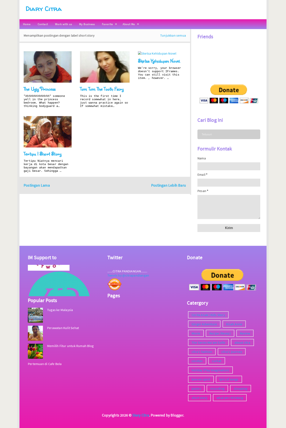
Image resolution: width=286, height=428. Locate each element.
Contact (43, 24)
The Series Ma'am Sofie (208, 342)
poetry (196, 388)
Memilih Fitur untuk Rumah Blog (70, 346)
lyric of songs (228, 379)
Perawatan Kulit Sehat (63, 328)
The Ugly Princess (39, 89)
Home (27, 24)
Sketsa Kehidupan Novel (159, 61)
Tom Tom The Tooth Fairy (102, 89)
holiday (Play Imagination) (210, 370)
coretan (197, 361)
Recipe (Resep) (220, 333)
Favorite (107, 24)
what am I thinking (229, 398)
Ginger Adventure (204, 324)
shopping (240, 388)
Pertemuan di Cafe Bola (45, 364)
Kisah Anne (234, 324)
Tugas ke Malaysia (60, 310)
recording (217, 388)
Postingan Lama (37, 185)
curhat (216, 361)
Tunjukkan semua (173, 35)
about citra (242, 342)
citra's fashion (202, 352)
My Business (87, 24)
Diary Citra (44, 8)
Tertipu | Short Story (42, 153)
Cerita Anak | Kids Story (208, 315)
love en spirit (201, 379)
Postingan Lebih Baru (168, 185)
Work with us (63, 24)
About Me (129, 24)
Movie (196, 333)
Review (245, 333)
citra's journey (231, 352)
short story (199, 398)
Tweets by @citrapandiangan (128, 275)
